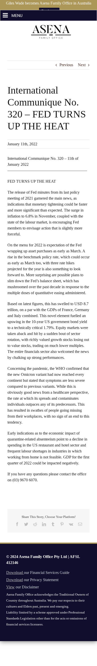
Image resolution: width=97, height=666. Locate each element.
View (10, 587)
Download (15, 572)
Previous (66, 65)
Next (82, 65)
